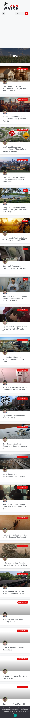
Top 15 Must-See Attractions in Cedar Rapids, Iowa (14, 416)
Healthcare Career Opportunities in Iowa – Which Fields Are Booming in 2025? (15, 298)
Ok (15, 715)
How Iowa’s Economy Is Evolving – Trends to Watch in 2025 (14, 268)
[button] (3, 13)
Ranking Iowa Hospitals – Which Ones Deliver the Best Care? (13, 359)
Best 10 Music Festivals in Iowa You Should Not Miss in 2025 (14, 239)
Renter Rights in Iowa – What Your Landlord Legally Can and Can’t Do (14, 118)
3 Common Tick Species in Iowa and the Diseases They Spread (14, 536)
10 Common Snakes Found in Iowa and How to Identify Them (14, 564)
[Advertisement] (15, 32)
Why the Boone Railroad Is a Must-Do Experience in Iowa (13, 592)
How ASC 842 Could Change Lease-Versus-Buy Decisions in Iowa (14, 506)
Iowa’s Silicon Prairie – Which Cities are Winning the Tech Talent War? (13, 179)
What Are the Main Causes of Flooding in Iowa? (13, 620)
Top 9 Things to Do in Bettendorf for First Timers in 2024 (13, 476)
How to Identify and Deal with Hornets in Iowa (13, 705)
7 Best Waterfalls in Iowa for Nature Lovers (13, 649)
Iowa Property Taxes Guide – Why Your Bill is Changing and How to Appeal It (14, 88)
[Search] (26, 13)
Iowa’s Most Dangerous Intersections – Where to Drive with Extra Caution (14, 149)
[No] (28, 712)
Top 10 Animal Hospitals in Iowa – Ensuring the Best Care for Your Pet (15, 329)
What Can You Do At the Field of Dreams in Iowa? (14, 677)
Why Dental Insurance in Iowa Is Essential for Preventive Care (14, 388)
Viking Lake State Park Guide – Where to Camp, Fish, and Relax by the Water (14, 209)
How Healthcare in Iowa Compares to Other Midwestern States (14, 446)
